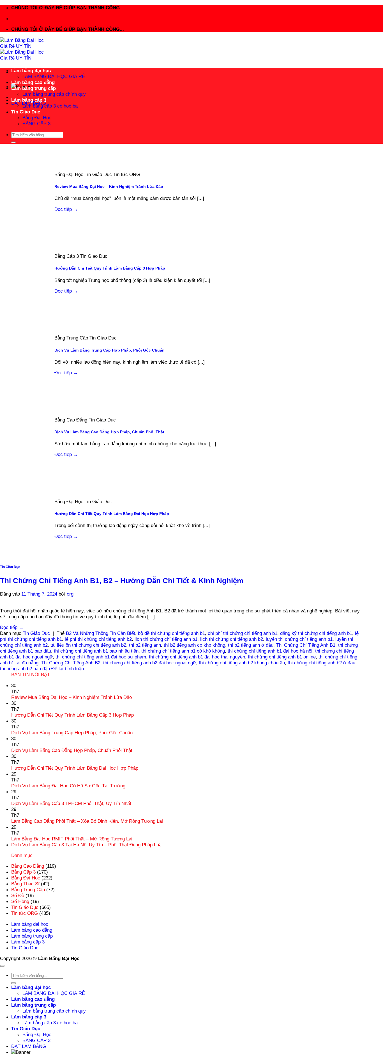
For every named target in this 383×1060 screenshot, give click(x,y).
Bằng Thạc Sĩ (25, 883)
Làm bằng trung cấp (33, 88)
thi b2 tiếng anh (145, 645)
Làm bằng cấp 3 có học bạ (50, 106)
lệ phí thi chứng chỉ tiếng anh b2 (98, 639)
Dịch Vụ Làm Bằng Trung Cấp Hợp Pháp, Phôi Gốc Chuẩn (109, 350)
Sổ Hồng (20, 901)
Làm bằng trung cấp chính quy (54, 94)
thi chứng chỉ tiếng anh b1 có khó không (183, 651)
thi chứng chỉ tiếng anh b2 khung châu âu (242, 662)
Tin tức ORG (24, 913)
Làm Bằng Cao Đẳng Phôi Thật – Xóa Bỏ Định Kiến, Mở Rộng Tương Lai (87, 821)
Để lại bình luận (67, 668)
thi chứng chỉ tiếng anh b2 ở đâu (321, 662)
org (70, 594)
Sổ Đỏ (17, 895)
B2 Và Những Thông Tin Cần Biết (100, 633)
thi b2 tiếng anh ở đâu (250, 645)
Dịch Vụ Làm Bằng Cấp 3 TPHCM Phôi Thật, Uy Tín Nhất (71, 803)
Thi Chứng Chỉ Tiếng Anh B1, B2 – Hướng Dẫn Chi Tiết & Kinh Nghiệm (121, 580)
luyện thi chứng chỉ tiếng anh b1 (299, 639)
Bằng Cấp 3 (23, 872)
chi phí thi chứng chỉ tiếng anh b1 (242, 633)
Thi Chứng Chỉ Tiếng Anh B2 (70, 662)
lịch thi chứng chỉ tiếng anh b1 (166, 639)
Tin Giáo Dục (25, 112)
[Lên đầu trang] (2, 966)
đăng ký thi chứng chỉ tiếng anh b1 (316, 633)
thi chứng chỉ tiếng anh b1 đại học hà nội (270, 651)
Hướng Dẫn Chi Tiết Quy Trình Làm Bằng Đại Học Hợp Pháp (111, 513)
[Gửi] (13, 142)
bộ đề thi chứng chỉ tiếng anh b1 (171, 633)
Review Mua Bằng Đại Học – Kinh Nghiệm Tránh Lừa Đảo (108, 186)
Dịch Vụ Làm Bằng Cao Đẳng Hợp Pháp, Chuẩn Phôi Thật (109, 432)
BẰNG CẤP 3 (36, 123)
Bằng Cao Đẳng (27, 866)
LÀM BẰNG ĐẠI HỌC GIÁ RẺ (53, 76)
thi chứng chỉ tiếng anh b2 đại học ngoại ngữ (149, 662)
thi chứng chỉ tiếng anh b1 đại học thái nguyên (197, 657)
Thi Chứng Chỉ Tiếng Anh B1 (305, 645)
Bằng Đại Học (36, 117)
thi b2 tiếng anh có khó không (194, 645)
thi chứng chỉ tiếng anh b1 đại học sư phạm (101, 657)
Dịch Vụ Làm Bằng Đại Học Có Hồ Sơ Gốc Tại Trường (68, 785)
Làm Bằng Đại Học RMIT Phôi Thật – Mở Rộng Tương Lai (71, 839)
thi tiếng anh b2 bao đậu (25, 668)
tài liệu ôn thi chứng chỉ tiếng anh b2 (88, 645)
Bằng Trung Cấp (28, 889)
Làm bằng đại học (31, 70)
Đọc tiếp (66, 209)
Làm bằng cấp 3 (28, 100)
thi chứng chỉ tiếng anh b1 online (282, 657)
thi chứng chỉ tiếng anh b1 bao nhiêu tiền (96, 651)
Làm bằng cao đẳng (33, 82)
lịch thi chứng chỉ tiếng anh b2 (231, 639)
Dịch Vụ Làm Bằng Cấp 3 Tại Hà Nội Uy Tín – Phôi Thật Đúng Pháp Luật (87, 844)
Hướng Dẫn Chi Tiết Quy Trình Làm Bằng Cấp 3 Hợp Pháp (109, 268)
